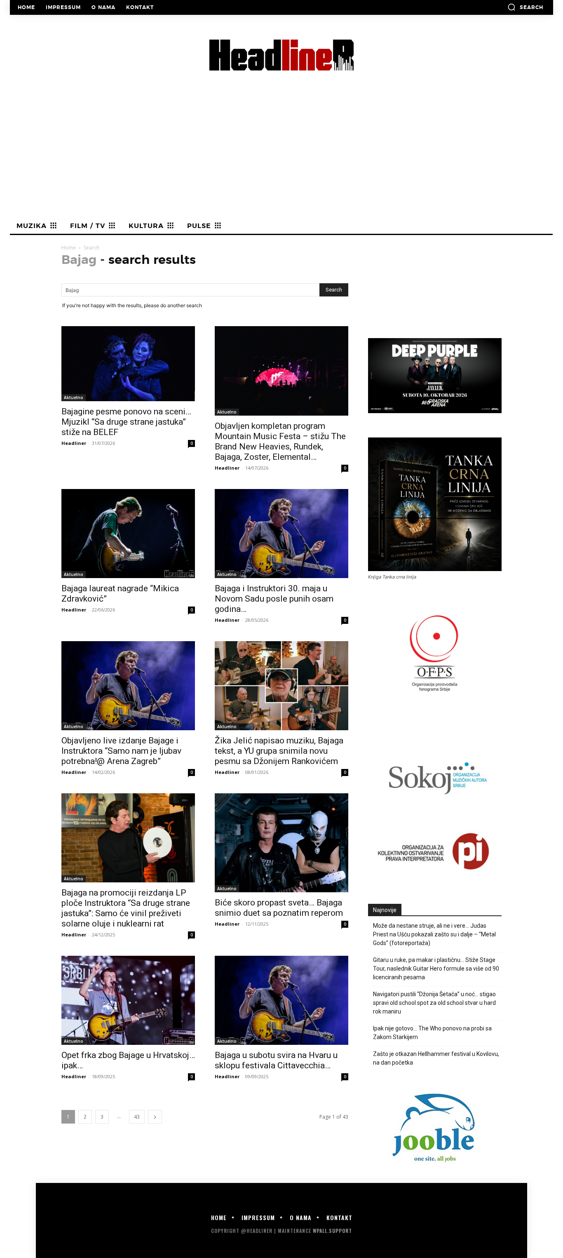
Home (68, 247)
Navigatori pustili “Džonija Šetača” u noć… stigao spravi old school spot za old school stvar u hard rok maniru (434, 1003)
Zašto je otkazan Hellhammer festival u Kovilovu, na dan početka (436, 1058)
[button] (525, 7)
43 (137, 1116)
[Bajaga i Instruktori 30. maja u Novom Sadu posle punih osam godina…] (281, 533)
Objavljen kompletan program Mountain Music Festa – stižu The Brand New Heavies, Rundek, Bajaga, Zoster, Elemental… (280, 441)
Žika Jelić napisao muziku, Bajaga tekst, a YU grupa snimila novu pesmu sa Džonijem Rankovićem (279, 751)
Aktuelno (73, 397)
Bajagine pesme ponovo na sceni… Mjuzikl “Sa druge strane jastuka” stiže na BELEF (126, 422)
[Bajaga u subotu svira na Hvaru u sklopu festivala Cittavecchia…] (281, 1000)
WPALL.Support (332, 1230)
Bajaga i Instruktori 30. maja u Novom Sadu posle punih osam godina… (274, 598)
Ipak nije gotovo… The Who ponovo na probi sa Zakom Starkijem (432, 1032)
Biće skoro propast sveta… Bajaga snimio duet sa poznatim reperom (279, 908)
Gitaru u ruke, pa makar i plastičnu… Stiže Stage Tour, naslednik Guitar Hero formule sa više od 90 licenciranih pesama (436, 969)
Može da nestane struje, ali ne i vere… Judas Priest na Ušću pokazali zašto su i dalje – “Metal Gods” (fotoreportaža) (434, 934)
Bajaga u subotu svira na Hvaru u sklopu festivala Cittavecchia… (276, 1060)
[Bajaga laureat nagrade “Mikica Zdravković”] (128, 533)
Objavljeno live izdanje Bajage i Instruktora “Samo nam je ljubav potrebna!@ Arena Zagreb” (121, 751)
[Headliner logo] (281, 55)
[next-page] (155, 1117)
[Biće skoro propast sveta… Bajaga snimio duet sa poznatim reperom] (281, 842)
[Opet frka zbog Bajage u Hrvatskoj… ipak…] (128, 1000)
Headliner (73, 443)
